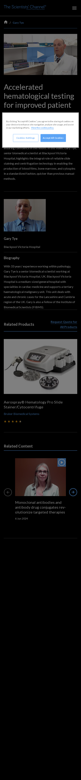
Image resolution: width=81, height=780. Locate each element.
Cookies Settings (25, 138)
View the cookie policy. (42, 128)
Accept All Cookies (53, 138)
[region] (40, 130)
